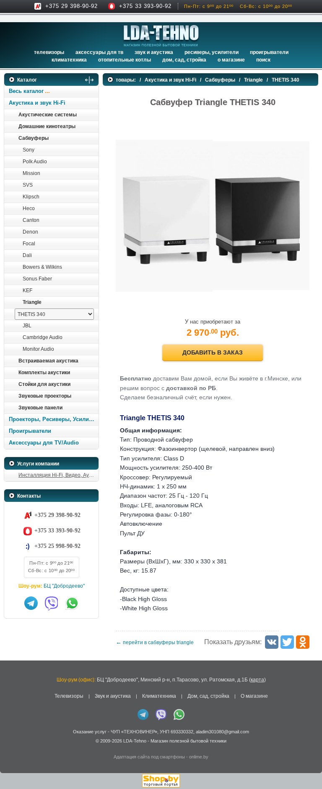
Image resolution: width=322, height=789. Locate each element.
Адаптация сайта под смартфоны (149, 756)
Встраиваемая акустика (48, 361)
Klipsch (31, 197)
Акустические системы (47, 115)
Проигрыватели (269, 52)
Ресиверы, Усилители (211, 52)
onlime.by (198, 756)
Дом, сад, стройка (184, 60)
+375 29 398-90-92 (71, 6)
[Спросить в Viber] (51, 603)
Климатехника (69, 60)
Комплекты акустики (44, 372)
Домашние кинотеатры (46, 126)
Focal (29, 244)
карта (257, 680)
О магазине (254, 696)
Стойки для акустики (44, 384)
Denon (30, 232)
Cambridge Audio (42, 337)
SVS (28, 185)
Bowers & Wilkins (42, 267)
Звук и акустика (154, 52)
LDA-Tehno (134, 740)
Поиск (263, 60)
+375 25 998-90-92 (57, 546)
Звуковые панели (40, 408)
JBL (27, 326)
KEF (27, 290)
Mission (31, 173)
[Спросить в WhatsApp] (72, 603)
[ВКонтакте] (271, 642)
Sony (28, 150)
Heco (29, 208)
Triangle (32, 302)
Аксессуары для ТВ (99, 52)
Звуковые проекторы (44, 396)
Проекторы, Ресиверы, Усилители (53, 419)
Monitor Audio (38, 349)
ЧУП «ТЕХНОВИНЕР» (134, 731)
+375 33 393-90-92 (145, 6)
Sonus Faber (37, 279)
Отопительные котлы (124, 60)
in (11, 747)
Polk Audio (35, 161)
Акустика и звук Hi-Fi (37, 103)
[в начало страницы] (305, 763)
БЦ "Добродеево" (64, 586)
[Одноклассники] (302, 642)
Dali (27, 255)
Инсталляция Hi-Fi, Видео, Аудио (58, 475)
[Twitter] (287, 642)
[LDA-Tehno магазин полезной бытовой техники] (161, 35)
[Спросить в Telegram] (31, 603)
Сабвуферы (33, 138)
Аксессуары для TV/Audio (44, 442)
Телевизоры (49, 52)
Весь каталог (26, 91)
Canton (31, 220)
